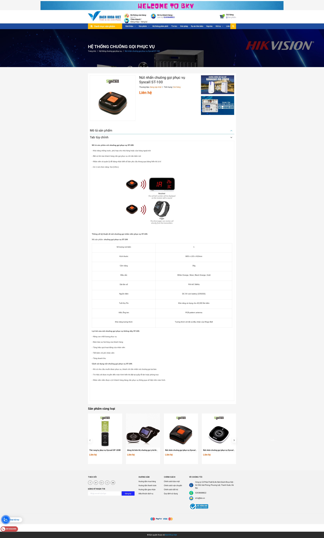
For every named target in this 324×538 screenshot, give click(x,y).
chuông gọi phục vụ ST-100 (122, 145)
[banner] (162, 5)
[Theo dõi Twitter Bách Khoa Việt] (96, 482)
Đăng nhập (134, 22)
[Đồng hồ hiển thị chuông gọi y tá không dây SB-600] (143, 430)
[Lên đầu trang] (319, 525)
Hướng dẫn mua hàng (147, 481)
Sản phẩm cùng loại (101, 408)
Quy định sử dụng (171, 494)
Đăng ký (144, 22)
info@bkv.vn (200, 498)
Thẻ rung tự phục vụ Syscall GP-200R (105, 450)
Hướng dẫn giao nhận (147, 490)
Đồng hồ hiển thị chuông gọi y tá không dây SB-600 (148, 450)
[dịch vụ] (217, 105)
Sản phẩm (231, 16)
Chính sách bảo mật (172, 481)
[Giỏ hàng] (222, 17)
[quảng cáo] (217, 84)
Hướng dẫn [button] (144, 477)
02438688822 (169, 17)
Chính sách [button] (169, 477)
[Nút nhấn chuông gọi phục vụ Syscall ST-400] (181, 430)
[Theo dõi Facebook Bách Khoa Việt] (90, 482)
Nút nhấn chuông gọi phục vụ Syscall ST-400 (183, 450)
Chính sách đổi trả (171, 490)
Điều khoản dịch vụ (146, 494)
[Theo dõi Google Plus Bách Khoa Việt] (101, 482)
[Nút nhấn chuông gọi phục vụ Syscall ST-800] (219, 430)
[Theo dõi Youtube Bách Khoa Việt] (113, 482)
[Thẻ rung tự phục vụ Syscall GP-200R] (105, 430)
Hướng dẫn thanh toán (147, 485)
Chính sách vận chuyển (173, 485)
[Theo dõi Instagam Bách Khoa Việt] (107, 482)
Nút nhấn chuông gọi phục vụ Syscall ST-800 (222, 450)
